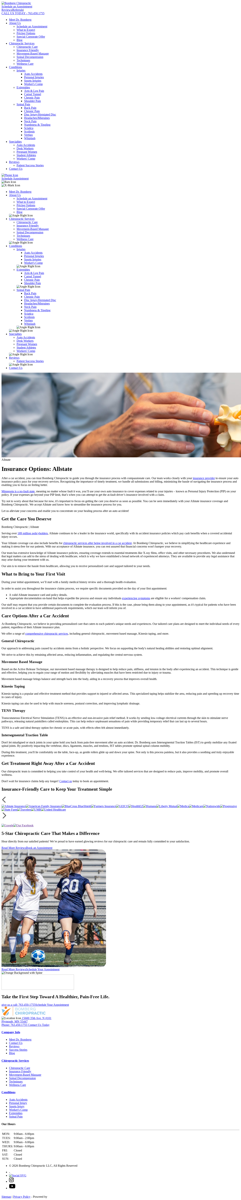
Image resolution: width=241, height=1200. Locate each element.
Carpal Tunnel (32, 94)
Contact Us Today (39, 1024)
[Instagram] (11, 1181)
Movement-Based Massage (33, 53)
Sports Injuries (32, 80)
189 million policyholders (33, 533)
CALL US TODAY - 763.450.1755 (23, 13)
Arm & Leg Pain (34, 90)
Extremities (23, 87)
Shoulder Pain (32, 101)
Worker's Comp (33, 84)
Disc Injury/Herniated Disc (40, 114)
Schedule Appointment (15, 178)
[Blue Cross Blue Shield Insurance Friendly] (76, 806)
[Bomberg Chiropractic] (16, 3)
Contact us (65, 781)
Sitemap (6, 1196)
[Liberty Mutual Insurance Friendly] (166, 806)
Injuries (21, 70)
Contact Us (15, 168)
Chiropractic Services (21, 43)
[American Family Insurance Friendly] (44, 806)
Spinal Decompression (30, 57)
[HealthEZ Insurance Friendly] (135, 806)
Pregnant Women (27, 151)
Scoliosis (29, 131)
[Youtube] (12, 1188)
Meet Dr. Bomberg (20, 19)
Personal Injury (18, 1103)
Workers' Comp (26, 158)
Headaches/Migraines (37, 118)
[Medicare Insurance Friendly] (196, 806)
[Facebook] (17, 1175)
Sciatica (28, 128)
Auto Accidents (33, 73)
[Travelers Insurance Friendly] (24, 809)
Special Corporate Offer (31, 36)
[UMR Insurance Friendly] (36, 809)
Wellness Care (25, 63)
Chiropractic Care (27, 46)
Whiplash (29, 138)
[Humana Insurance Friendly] (149, 806)
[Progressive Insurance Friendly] (228, 806)
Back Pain (30, 107)
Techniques (23, 60)
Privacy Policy (22, 1196)
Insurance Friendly (28, 50)
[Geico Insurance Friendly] (122, 806)
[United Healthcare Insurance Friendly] (53, 809)
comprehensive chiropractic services (46, 633)
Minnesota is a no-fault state (18, 491)
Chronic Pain (32, 97)
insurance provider (204, 478)
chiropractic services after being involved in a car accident (97, 543)
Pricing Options (26, 33)
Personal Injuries (34, 77)
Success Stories (18, 1049)
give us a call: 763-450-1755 (18, 1004)
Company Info (11, 1032)
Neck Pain (30, 121)
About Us (15, 23)
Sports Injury (16, 1106)
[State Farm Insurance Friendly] (9, 809)
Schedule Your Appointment (42, 969)
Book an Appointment (39, 847)
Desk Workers (25, 148)
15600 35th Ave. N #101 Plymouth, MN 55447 (26, 1019)
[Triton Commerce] (50, 1196)
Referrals (17, 9)
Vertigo (28, 134)
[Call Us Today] (10, 175)
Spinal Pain (23, 104)
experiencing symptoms (136, 598)
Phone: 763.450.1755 (15, 1024)
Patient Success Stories (30, 165)
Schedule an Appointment (17, 6)
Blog (19, 40)
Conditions (15, 67)
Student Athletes (26, 155)
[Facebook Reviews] (23, 825)
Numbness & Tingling (37, 124)
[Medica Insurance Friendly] (183, 806)
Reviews (7, 9)
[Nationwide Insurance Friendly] (211, 806)
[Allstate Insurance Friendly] (14, 806)
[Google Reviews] (7, 825)
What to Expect (26, 29)
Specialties (15, 141)
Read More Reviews (14, 847)
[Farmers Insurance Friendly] (103, 806)
